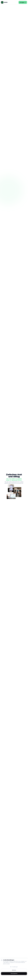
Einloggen (22, 2)
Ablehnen (14, 970)
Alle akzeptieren (14, 973)
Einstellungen (15, 966)
